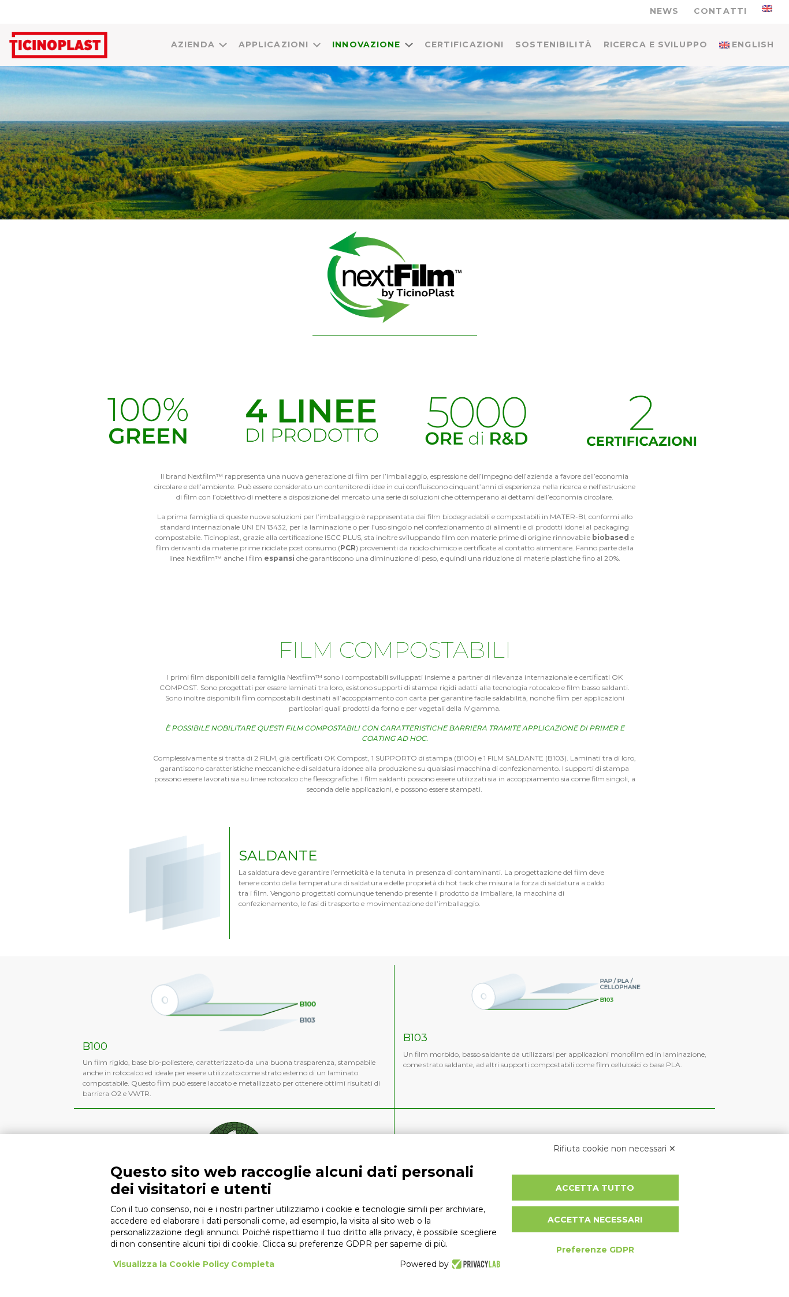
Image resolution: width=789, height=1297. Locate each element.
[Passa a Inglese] (767, 8)
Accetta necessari (595, 1219)
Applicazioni (273, 44)
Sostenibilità (553, 44)
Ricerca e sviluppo (656, 44)
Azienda (193, 44)
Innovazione (366, 44)
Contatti (720, 11)
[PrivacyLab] (474, 1264)
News (664, 11)
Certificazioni (464, 44)
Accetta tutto (595, 1188)
